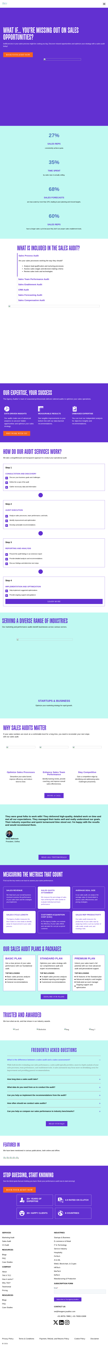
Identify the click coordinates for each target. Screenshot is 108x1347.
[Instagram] (67, 1322)
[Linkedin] (61, 1322)
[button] (104, 4)
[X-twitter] (55, 1322)
